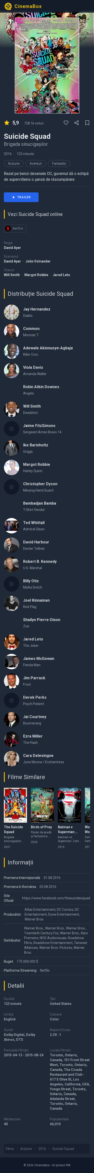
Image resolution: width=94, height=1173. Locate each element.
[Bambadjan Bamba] (11, 506)
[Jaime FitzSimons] (11, 428)
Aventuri (36, 163)
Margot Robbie (36, 275)
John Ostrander (38, 261)
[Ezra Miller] (11, 739)
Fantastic (59, 163)
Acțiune (14, 163)
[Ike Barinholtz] (11, 448)
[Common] (11, 331)
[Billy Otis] (11, 584)
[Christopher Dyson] (11, 487)
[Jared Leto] (11, 642)
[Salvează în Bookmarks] (87, 123)
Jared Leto (61, 275)
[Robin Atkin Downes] (11, 390)
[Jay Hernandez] (11, 312)
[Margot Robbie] (11, 467)
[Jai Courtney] (11, 720)
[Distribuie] (77, 123)
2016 (8, 154)
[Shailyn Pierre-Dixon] (11, 623)
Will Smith (12, 275)
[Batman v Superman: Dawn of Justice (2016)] (69, 805)
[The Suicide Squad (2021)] (15, 805)
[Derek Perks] (11, 700)
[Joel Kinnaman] (11, 603)
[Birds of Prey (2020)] (42, 805)
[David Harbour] (11, 545)
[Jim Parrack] (11, 681)
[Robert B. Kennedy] (11, 564)
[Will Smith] (11, 409)
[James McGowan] (11, 661)
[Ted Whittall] (11, 525)
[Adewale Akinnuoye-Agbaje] (11, 351)
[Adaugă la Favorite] (66, 123)
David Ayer (12, 248)
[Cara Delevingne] (11, 758)
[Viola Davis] (11, 370)
